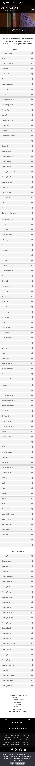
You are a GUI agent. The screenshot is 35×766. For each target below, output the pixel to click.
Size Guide (24, 737)
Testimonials (16, 742)
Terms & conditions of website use (17, 728)
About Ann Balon (14, 735)
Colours (16, 737)
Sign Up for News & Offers (11, 744)
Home (5, 735)
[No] (33, 759)
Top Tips (25, 742)
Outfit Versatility (23, 740)
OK (12, 763)
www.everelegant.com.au (17, 711)
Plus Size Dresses (9, 740)
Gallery (7, 742)
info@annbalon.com (23, 43)
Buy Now (8, 737)
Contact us (26, 744)
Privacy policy (17, 726)
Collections (26, 735)
